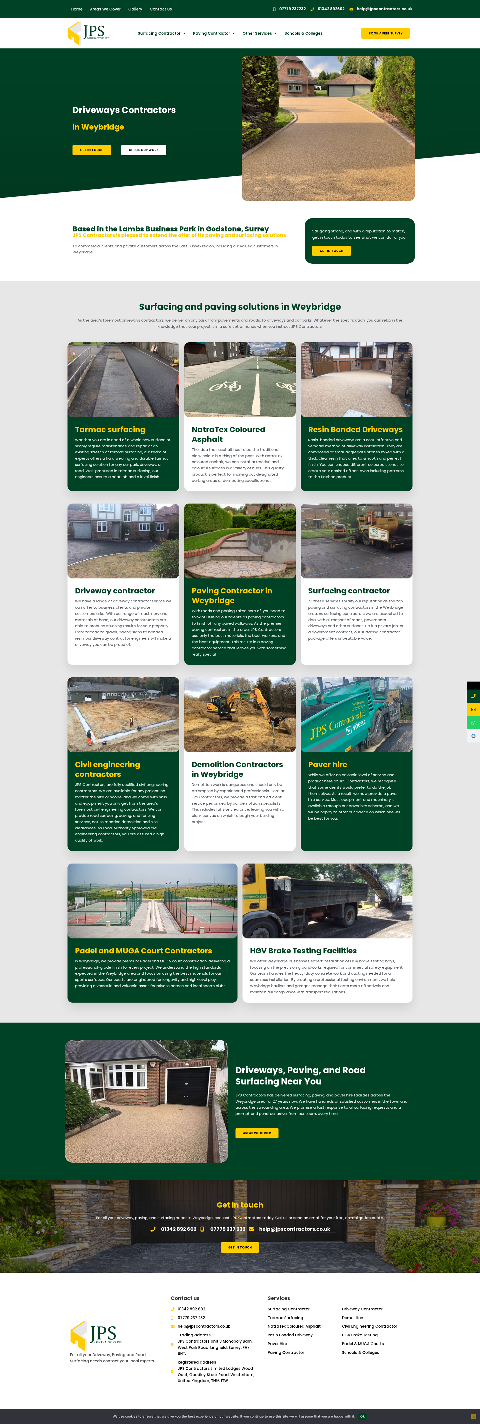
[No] (473, 1416)
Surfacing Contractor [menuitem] (159, 33)
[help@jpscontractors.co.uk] (473, 709)
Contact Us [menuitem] (161, 9)
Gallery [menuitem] (135, 9)
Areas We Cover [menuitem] (105, 9)
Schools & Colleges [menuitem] (303, 33)
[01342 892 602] (473, 696)
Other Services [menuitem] (257, 33)
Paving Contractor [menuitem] (211, 33)
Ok (362, 1416)
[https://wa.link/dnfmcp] (473, 722)
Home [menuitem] (76, 9)
